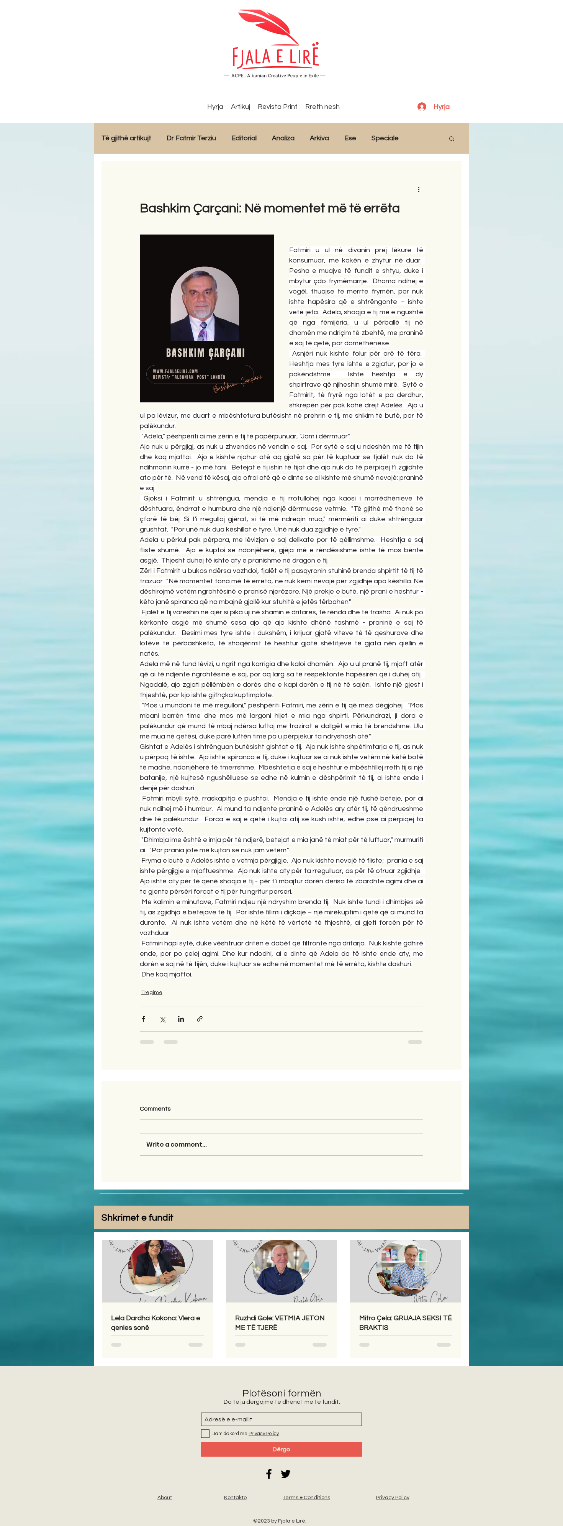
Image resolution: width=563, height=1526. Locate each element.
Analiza (283, 138)
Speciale (385, 138)
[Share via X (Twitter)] (162, 1018)
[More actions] (418, 189)
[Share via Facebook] (143, 1018)
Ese (350, 138)
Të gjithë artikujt (126, 138)
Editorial (244, 138)
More (422, 138)
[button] (451, 138)
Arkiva (319, 138)
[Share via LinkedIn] (181, 1018)
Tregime (151, 992)
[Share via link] (199, 1018)
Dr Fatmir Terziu (191, 138)
